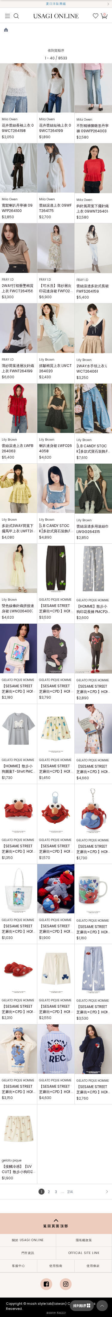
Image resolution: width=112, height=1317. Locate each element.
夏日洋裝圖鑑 (56, 3)
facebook (46, 1284)
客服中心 (18, 1266)
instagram (66, 1284)
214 (70, 1191)
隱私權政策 (84, 1240)
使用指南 (55, 1266)
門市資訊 (28, 1253)
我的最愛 (95, 15)
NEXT (106, 1191)
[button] (4, 4)
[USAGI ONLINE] (56, 16)
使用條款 (93, 1266)
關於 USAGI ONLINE (28, 1240)
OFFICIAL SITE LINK (83, 1253)
